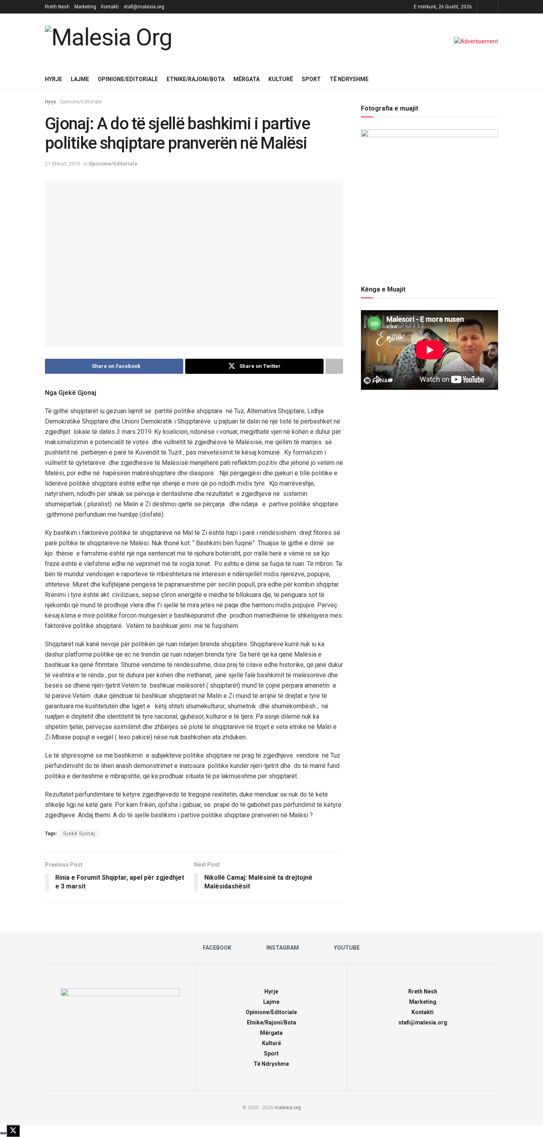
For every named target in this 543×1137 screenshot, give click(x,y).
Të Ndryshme (349, 79)
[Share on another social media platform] (334, 366)
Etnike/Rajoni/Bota (196, 79)
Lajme (80, 79)
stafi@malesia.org (144, 7)
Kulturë (280, 79)
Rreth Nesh (57, 7)
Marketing (85, 7)
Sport (311, 79)
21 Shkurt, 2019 (62, 164)
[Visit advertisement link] (476, 41)
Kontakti (110, 7)
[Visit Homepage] (110, 41)
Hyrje (53, 79)
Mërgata (246, 79)
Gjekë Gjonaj (79, 833)
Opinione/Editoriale (128, 79)
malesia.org (288, 1107)
